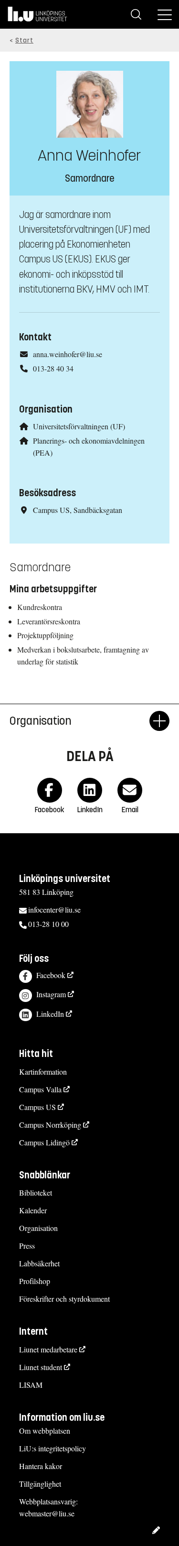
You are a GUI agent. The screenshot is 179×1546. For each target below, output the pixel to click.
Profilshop (34, 1281)
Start (24, 40)
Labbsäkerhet (39, 1263)
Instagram (51, 994)
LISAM (30, 1385)
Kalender (33, 1210)
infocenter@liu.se (54, 909)
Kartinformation (43, 1072)
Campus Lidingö (44, 1142)
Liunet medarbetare (48, 1349)
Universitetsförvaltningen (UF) (79, 426)
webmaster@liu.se (46, 1513)
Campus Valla (40, 1089)
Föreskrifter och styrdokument (64, 1299)
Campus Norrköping (50, 1125)
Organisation (38, 1228)
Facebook (50, 975)
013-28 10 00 (48, 924)
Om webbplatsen (44, 1431)
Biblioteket (35, 1192)
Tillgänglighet (40, 1484)
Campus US (37, 1107)
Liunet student (40, 1367)
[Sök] (136, 14)
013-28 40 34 (53, 368)
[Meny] (164, 14)
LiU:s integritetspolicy (52, 1448)
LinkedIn (50, 1014)
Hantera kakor (40, 1466)
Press (27, 1246)
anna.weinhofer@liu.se (67, 354)
